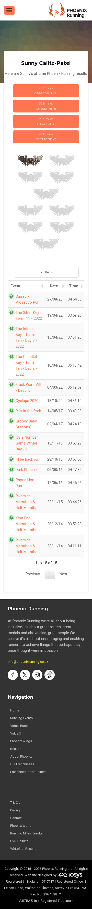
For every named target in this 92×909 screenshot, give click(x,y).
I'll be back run (27, 459)
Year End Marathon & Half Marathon (28, 524)
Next (63, 574)
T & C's (15, 802)
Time (73, 286)
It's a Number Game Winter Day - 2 (27, 443)
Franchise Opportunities (27, 772)
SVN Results (19, 841)
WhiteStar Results (23, 849)
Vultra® (15, 733)
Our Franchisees (22, 764)
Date (54, 286)
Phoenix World (20, 826)
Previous (33, 574)
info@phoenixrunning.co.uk (28, 662)
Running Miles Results (26, 833)
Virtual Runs (19, 726)
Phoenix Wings (21, 741)
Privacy (15, 810)
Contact (16, 818)
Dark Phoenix (26, 469)
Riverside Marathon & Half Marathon (28, 502)
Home (14, 710)
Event (15, 286)
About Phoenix (21, 756)
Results (15, 749)
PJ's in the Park (28, 411)
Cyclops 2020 (27, 400)
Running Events (21, 718)
